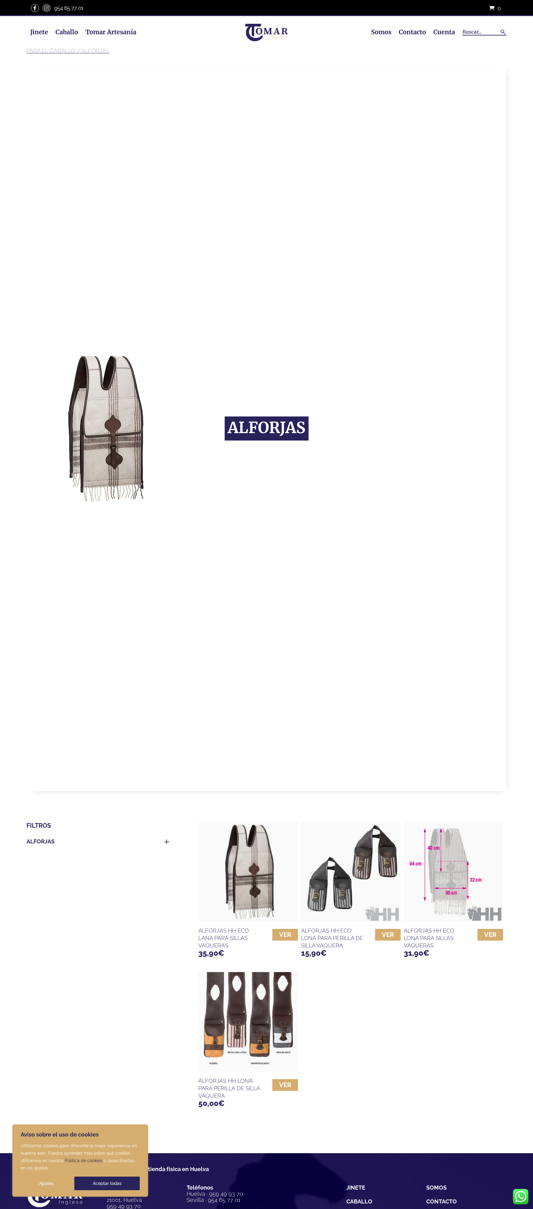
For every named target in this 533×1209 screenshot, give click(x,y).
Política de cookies (83, 1160)
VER (285, 934)
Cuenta (444, 32)
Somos (381, 32)
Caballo (67, 32)
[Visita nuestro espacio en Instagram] (47, 8)
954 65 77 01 (68, 8)
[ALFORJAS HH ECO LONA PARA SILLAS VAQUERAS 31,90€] (453, 871)
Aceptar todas (107, 1183)
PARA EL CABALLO (51, 51)
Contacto (412, 32)
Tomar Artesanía (110, 32)
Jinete (39, 32)
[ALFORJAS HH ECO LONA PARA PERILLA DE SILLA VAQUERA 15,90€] (351, 871)
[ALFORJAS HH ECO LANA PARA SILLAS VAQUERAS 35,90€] (248, 871)
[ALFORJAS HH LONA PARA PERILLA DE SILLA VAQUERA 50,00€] (248, 1022)
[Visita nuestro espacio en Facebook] (35, 8)
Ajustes (46, 1183)
